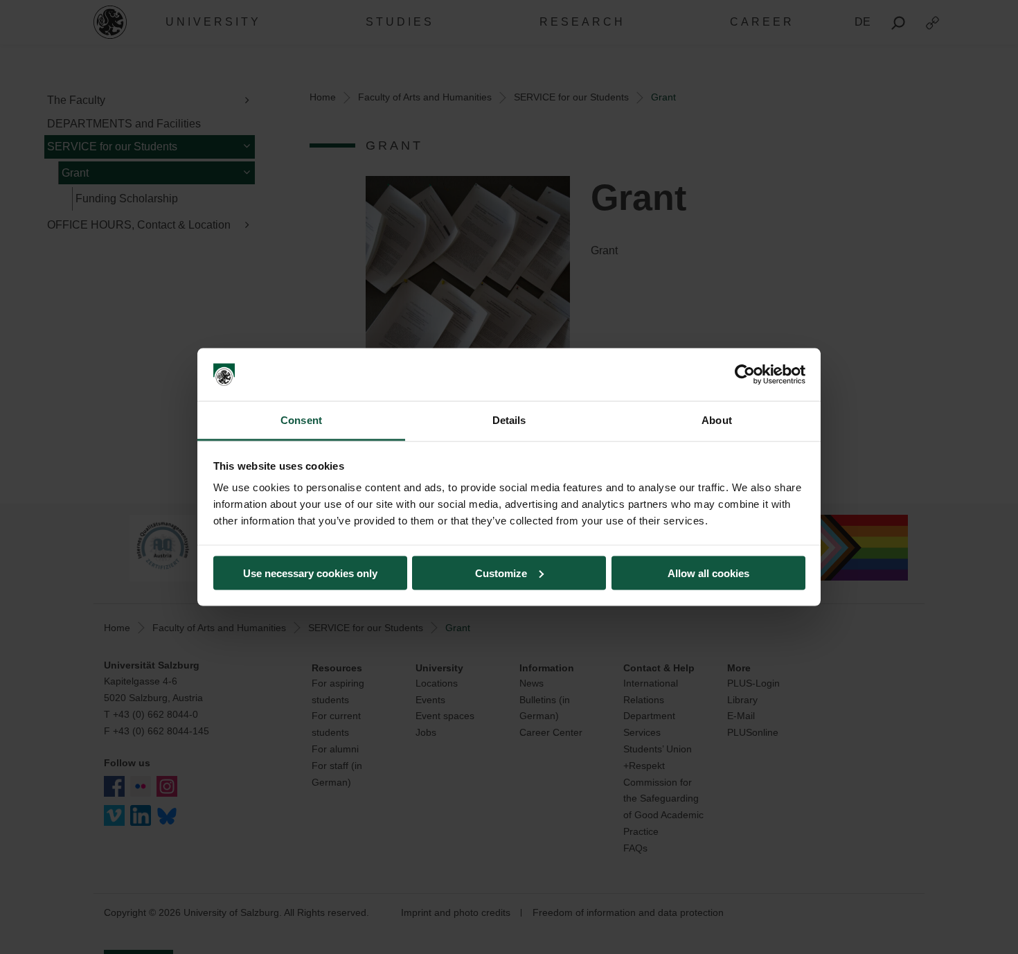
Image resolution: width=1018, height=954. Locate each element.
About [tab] (717, 420)
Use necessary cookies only (310, 572)
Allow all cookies (708, 572)
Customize (501, 572)
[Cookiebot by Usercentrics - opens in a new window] (744, 374)
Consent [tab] (301, 420)
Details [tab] (509, 420)
